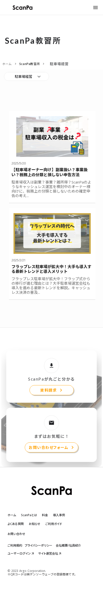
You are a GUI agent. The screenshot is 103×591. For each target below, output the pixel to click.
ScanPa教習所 (29, 64)
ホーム (7, 64)
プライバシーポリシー (38, 545)
